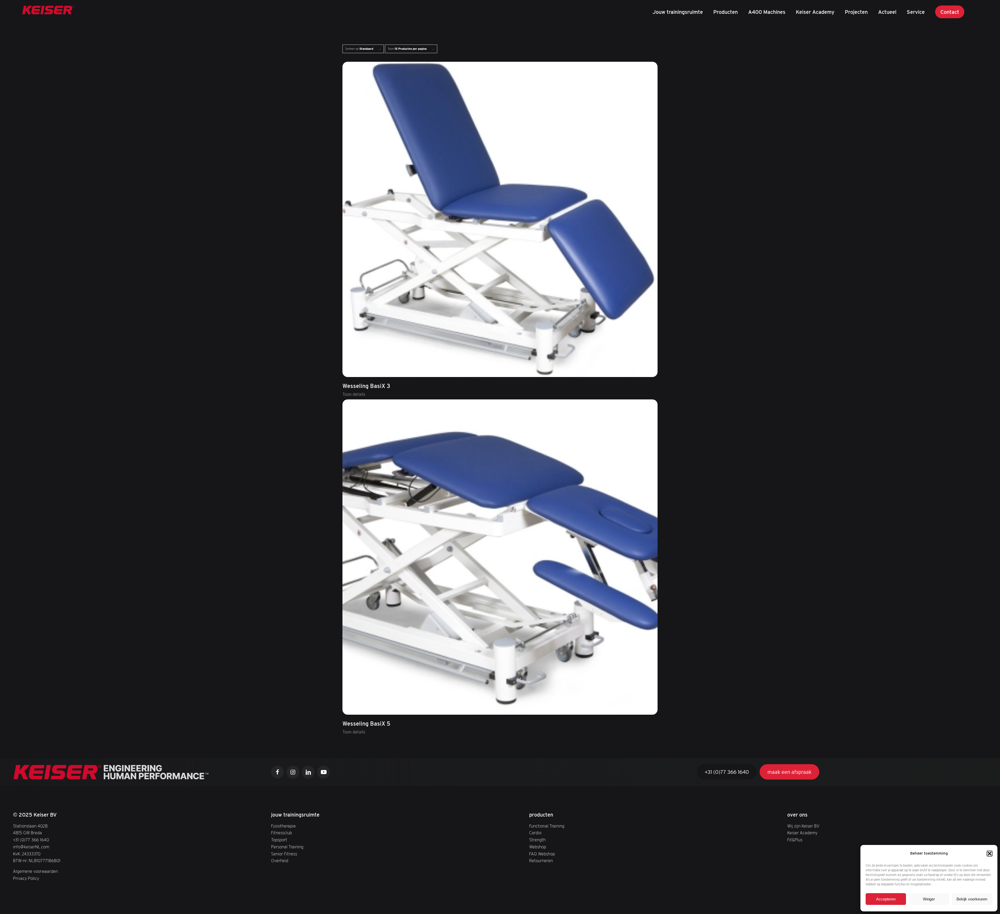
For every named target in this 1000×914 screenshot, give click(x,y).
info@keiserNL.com (31, 846)
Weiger (929, 899)
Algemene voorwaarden (35, 871)
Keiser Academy (802, 832)
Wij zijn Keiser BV (803, 826)
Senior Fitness (284, 853)
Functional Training (546, 826)
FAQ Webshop (542, 853)
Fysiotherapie (283, 826)
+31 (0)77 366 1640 (31, 839)
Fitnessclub (281, 832)
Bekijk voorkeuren (972, 899)
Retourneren (541, 860)
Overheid (279, 860)
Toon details (353, 394)
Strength (537, 839)
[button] (989, 853)
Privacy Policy (26, 878)
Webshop (537, 846)
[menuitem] (677, 11)
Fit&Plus (794, 839)
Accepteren (886, 899)
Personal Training (287, 846)
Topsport (279, 839)
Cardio (535, 832)
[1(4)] (48, 11)
